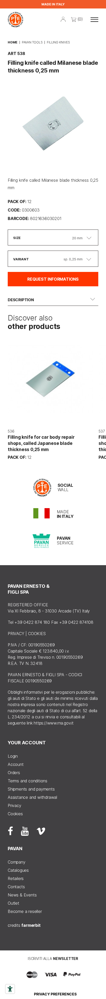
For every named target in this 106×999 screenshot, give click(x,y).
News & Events (22, 894)
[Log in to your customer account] (63, 18)
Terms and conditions (27, 780)
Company (16, 862)
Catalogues (18, 870)
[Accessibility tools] (10, 989)
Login (13, 756)
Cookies (15, 813)
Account (16, 764)
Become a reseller (25, 911)
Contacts (16, 886)
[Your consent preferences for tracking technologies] (55, 994)
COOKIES (37, 633)
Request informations (53, 279)
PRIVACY (16, 633)
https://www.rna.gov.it (54, 723)
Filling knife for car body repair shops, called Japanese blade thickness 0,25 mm (41, 443)
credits (24, 925)
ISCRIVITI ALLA (53, 958)
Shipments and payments (31, 789)
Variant (21, 259)
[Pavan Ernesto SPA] (15, 19)
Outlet (13, 903)
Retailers (16, 878)
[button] (94, 19)
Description (21, 299)
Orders (14, 772)
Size (17, 238)
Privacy (14, 805)
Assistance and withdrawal (32, 797)
